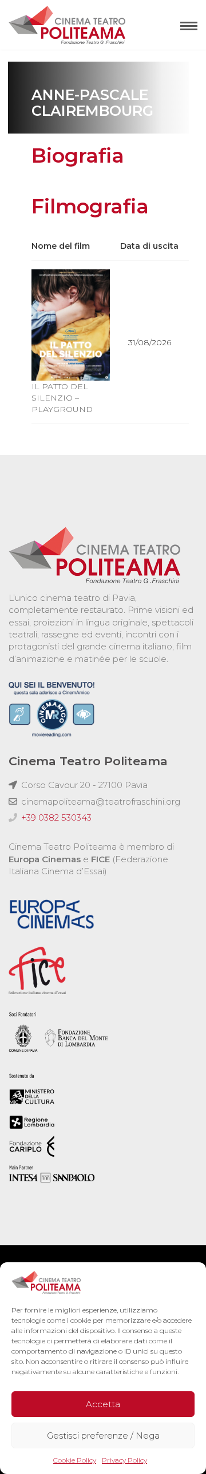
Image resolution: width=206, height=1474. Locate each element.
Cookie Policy (74, 1460)
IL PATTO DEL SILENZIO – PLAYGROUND (62, 397)
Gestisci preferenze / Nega (103, 1435)
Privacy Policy (124, 1460)
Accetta (103, 1404)
